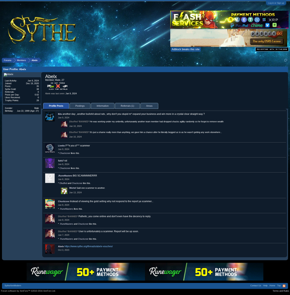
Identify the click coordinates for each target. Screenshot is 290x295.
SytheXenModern (13, 285)
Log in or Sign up (276, 3)
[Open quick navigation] (285, 60)
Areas (149, 106)
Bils (60, 114)
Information (103, 106)
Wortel (72, 188)
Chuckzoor (65, 153)
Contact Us (255, 285)
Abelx (61, 246)
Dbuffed (63, 183)
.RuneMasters (65, 175)
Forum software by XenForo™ (28, 291)
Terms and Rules (281, 291)
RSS (284, 286)
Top (279, 285)
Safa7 (61, 160)
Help (265, 285)
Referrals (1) (127, 106)
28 (37, 100)
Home (272, 285)
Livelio (61, 145)
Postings (80, 106)
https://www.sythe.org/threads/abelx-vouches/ (89, 246)
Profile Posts (56, 106)
